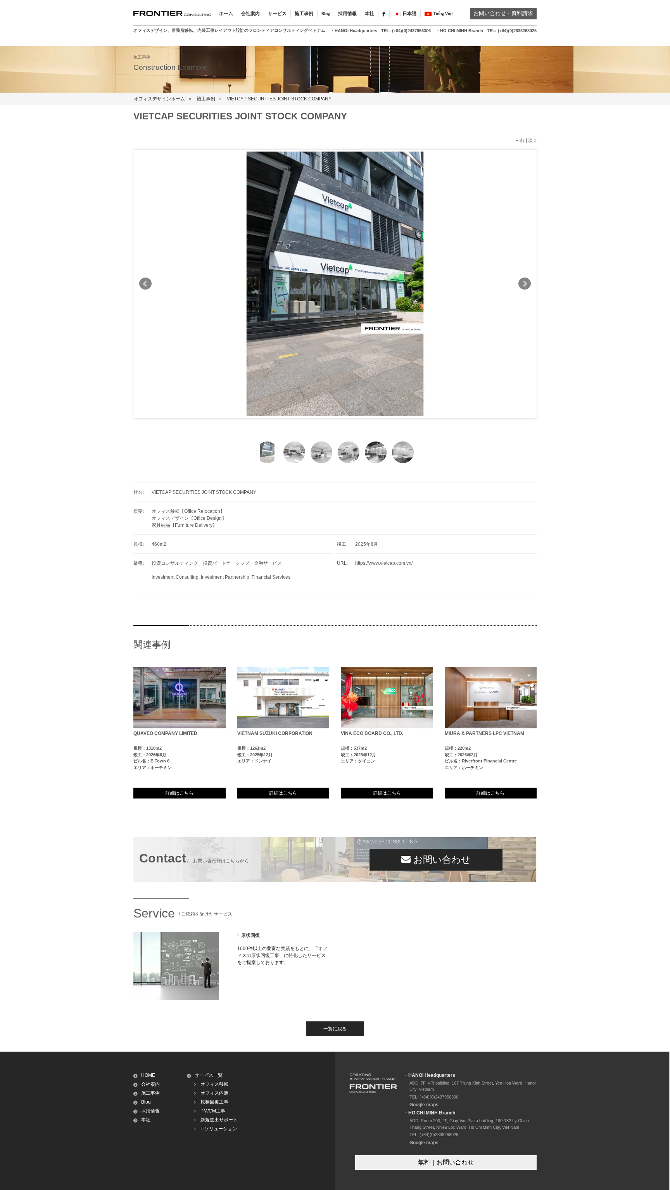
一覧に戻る (335, 1028)
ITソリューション (218, 1128)
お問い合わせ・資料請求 (503, 14)
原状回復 (250, 935)
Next (524, 284)
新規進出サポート (219, 1120)
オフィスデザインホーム (159, 99)
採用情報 (347, 14)
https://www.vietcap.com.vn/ (384, 563)
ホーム (226, 14)
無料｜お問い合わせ (446, 1162)
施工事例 (206, 99)
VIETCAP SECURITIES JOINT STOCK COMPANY (279, 99)
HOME (148, 1075)
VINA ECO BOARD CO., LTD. (372, 733)
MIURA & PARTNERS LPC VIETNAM (484, 733)
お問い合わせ (441, 859)
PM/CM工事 (212, 1111)
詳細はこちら (179, 793)
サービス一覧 (209, 1075)
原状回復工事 (214, 1102)
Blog (325, 14)
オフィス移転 (214, 1084)
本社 (369, 14)
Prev (145, 284)
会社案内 (150, 1084)
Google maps (424, 1104)
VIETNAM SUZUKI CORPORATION (275, 733)
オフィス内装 (214, 1093)
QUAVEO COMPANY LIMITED (165, 733)
